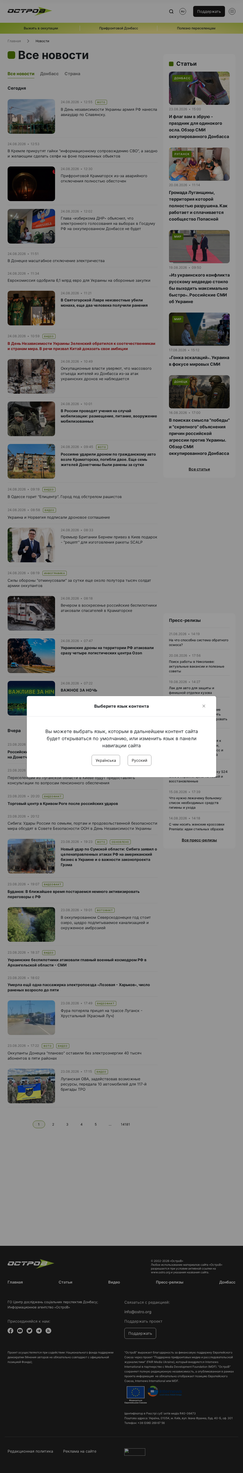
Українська (106, 760)
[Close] (204, 706)
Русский (139, 760)
